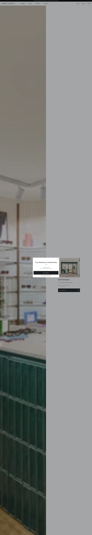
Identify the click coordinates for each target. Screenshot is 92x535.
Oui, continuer (46, 272)
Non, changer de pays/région (46, 275)
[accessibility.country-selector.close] (58, 259)
